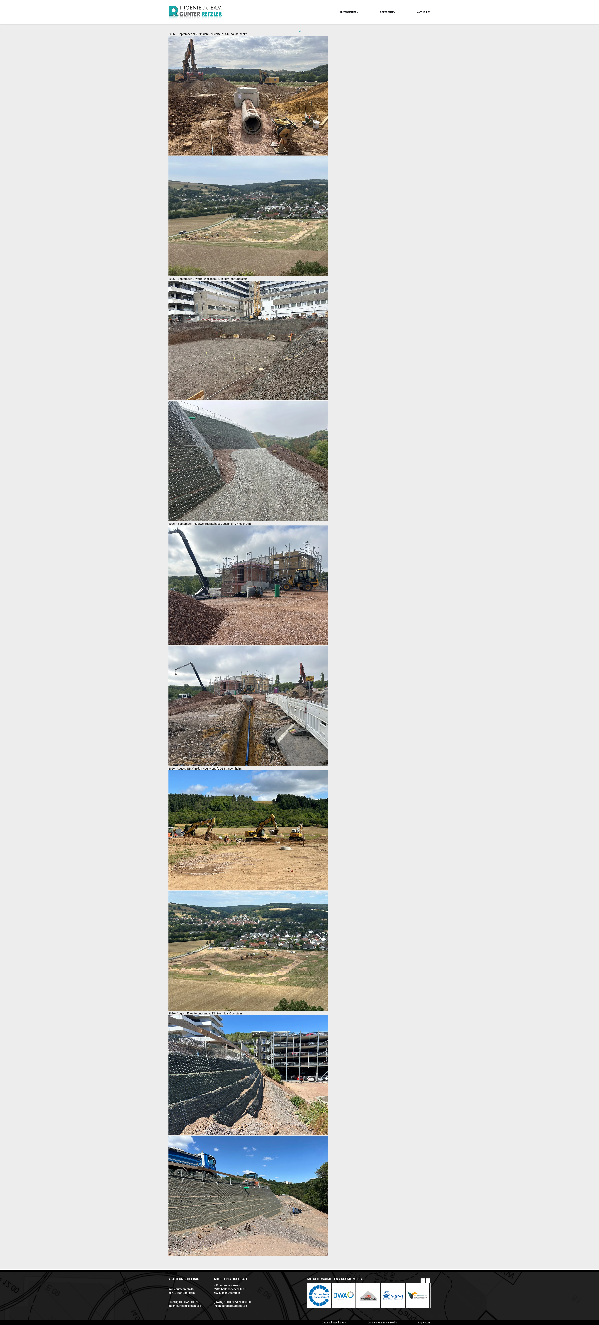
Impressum (424, 1322)
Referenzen (387, 12)
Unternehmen (349, 12)
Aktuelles (424, 12)
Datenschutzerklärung (334, 1322)
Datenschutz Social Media (382, 1322)
